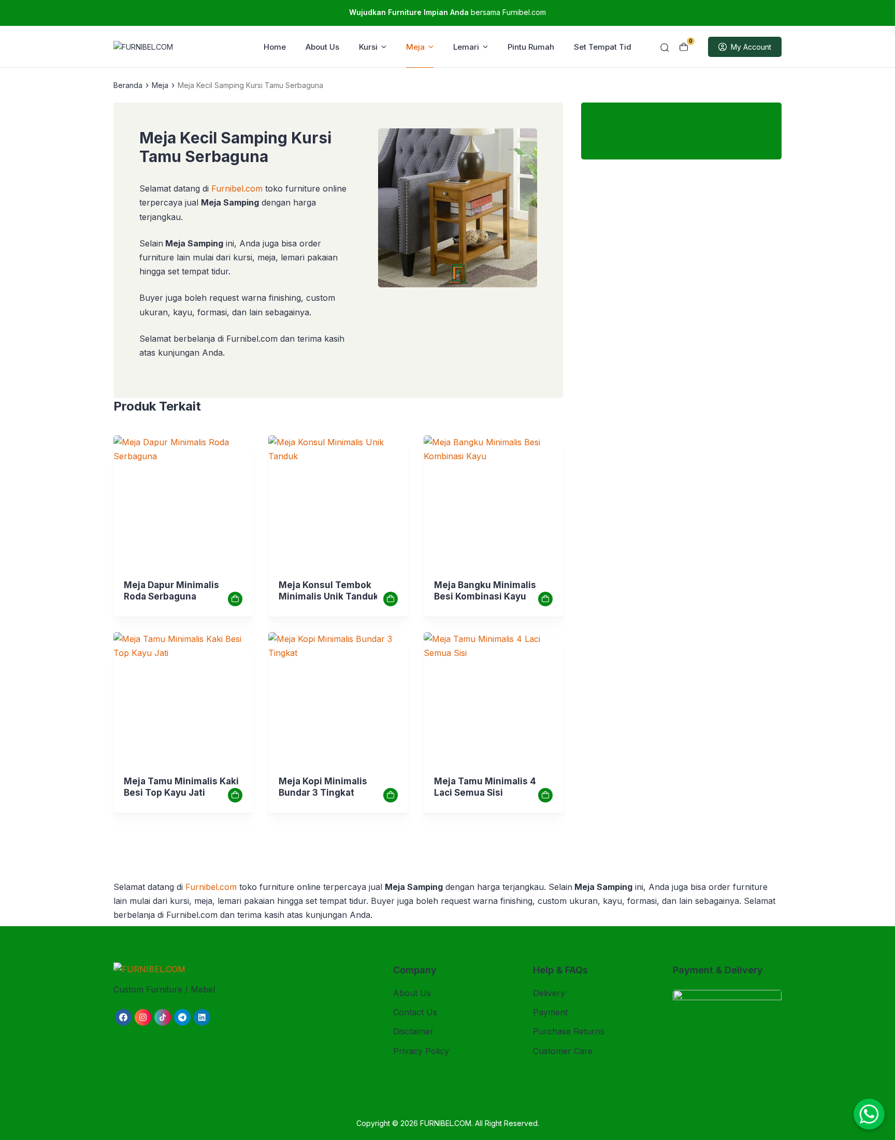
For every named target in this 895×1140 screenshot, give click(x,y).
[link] (183, 505)
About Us (322, 47)
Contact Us (415, 1012)
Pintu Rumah (531, 47)
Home (275, 47)
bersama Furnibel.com (447, 12)
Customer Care (563, 1051)
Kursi (368, 47)
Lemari (466, 47)
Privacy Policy (421, 1051)
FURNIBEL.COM (445, 1123)
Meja (415, 47)
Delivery (549, 993)
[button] (457, 209)
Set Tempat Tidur (606, 47)
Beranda (127, 85)
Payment (550, 1012)
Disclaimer (413, 1031)
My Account (751, 46)
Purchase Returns (568, 1031)
